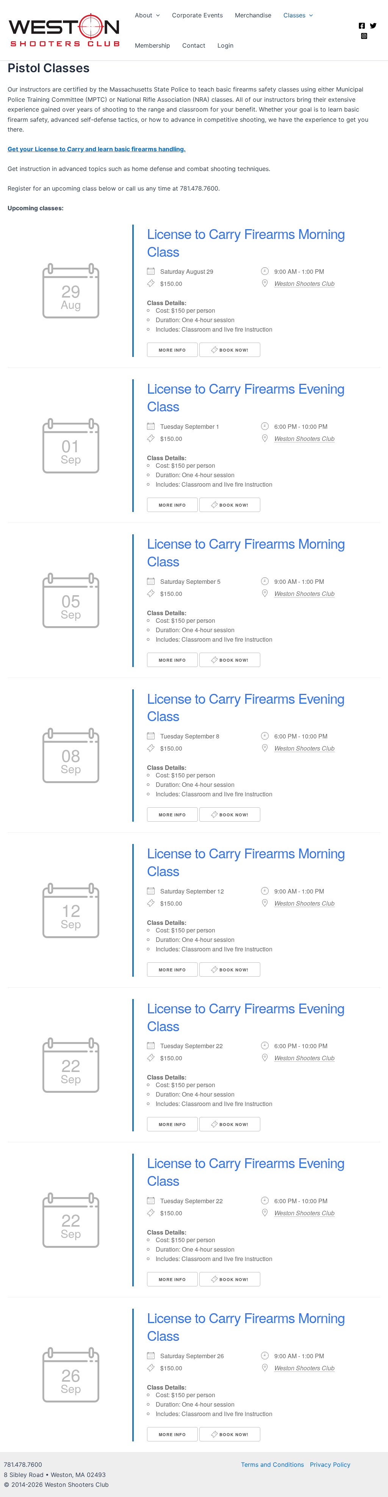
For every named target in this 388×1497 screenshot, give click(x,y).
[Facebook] (361, 25)
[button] (156, 15)
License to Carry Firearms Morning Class (246, 242)
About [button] (143, 15)
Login (225, 45)
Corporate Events (197, 15)
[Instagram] (364, 36)
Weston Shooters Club (304, 283)
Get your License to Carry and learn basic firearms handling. (97, 149)
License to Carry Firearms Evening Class (245, 396)
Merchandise (253, 15)
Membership (152, 45)
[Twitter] (373, 25)
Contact (193, 45)
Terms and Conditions (272, 1464)
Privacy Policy (330, 1464)
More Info (172, 350)
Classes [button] (294, 15)
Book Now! (233, 350)
